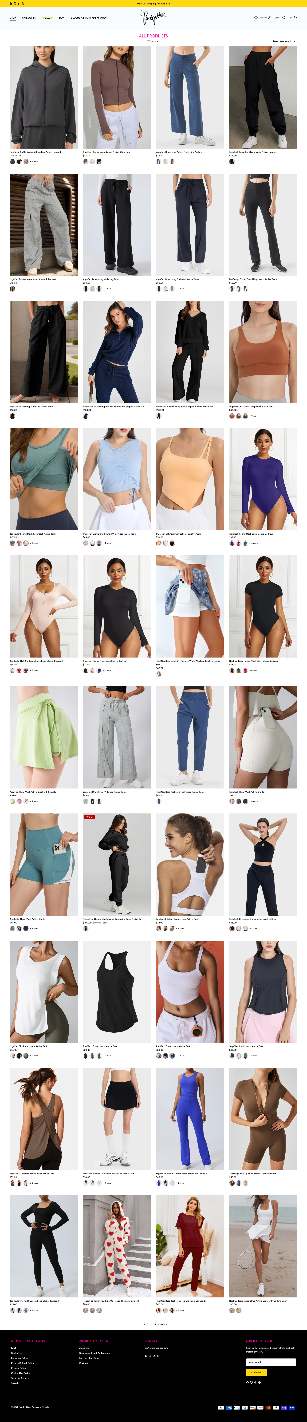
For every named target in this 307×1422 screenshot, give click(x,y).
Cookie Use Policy (20, 1373)
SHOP (13, 17)
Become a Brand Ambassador (95, 1353)
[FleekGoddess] (154, 17)
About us (84, 1348)
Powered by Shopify (40, 1407)
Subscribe (256, 1372)
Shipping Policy (19, 1358)
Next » (163, 1324)
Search (15, 1383)
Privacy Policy (18, 1368)
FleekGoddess (24, 1407)
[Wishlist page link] (256, 17)
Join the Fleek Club (89, 1358)
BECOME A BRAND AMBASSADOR (89, 17)
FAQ (13, 1348)
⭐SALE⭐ (47, 17)
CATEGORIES (29, 17)
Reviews (83, 1363)
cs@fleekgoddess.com (156, 1348)
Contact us (16, 1353)
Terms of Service (20, 1378)
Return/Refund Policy (22, 1363)
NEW (62, 17)
